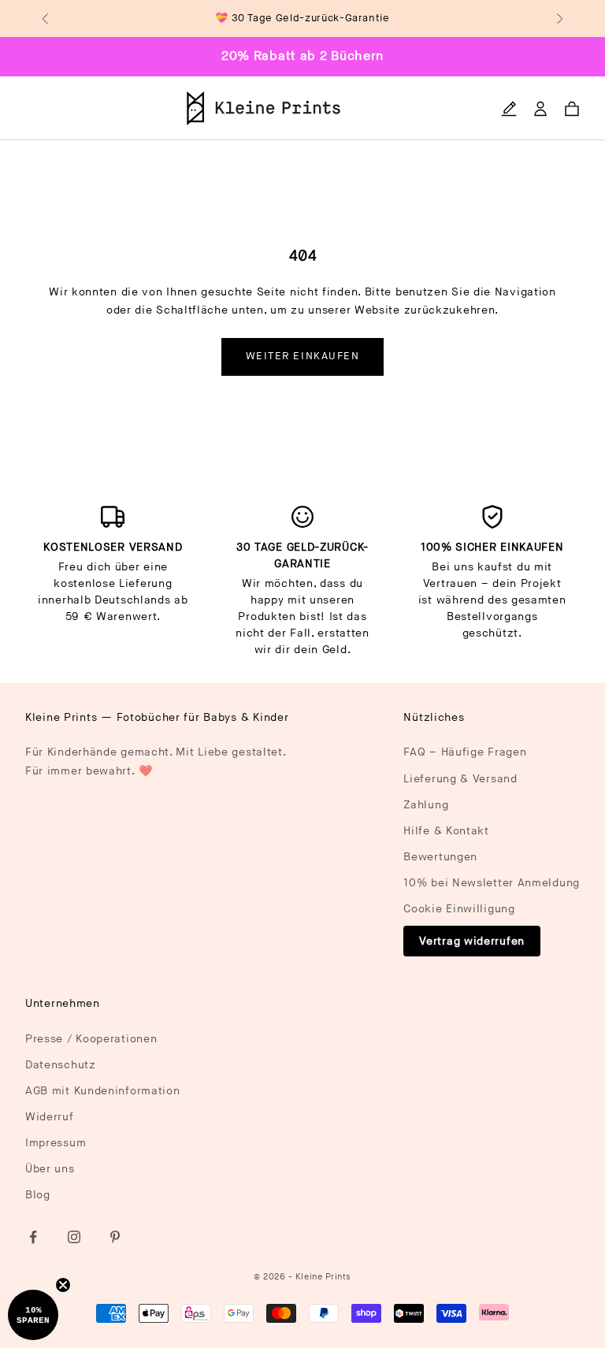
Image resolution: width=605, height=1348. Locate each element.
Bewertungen (440, 856)
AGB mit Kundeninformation (102, 1090)
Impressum (55, 1142)
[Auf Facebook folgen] (33, 1237)
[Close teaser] (63, 1285)
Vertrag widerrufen (472, 941)
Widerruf (49, 1116)
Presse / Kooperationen (91, 1038)
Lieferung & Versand (460, 778)
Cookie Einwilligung (458, 908)
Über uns (50, 1168)
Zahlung (425, 804)
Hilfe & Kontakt (446, 830)
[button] (33, 1315)
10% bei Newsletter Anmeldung (491, 882)
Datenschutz (60, 1064)
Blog (37, 1194)
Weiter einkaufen (303, 356)
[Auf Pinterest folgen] (115, 1237)
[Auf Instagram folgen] (74, 1237)
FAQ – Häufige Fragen (464, 752)
